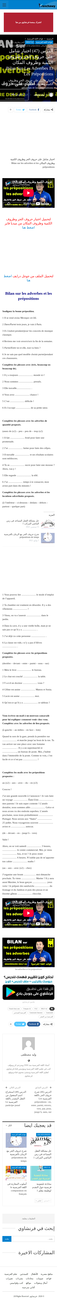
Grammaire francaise (36, 1013)
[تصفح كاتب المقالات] (28, 1043)
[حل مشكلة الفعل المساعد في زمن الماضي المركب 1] (48, 524)
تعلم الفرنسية (10, 1274)
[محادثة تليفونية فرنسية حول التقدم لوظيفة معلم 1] (40, 1173)
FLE (36, 1009)
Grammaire (49, 1013)
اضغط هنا (28, 227)
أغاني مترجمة (28, 1287)
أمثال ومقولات (40, 1283)
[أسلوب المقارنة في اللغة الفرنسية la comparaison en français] (16, 1173)
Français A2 (27, 1009)
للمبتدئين (24, 1274)
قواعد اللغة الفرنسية (44, 42)
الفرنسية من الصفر (46, 1017)
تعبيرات (9, 1278)
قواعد (48, 1278)
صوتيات (39, 1278)
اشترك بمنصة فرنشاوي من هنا (28, 22)
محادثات (29, 1278)
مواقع (28, 1283)
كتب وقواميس (16, 1283)
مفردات (19, 1278)
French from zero (14, 1009)
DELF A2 (29, 42)
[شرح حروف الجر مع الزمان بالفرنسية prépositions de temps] (48, 538)
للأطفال (34, 1274)
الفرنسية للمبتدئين (20, 1013)
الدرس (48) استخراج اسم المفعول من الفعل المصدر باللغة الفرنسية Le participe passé (16, 1099)
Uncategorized (43, 1134)
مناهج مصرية (47, 1274)
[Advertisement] (28, 134)
